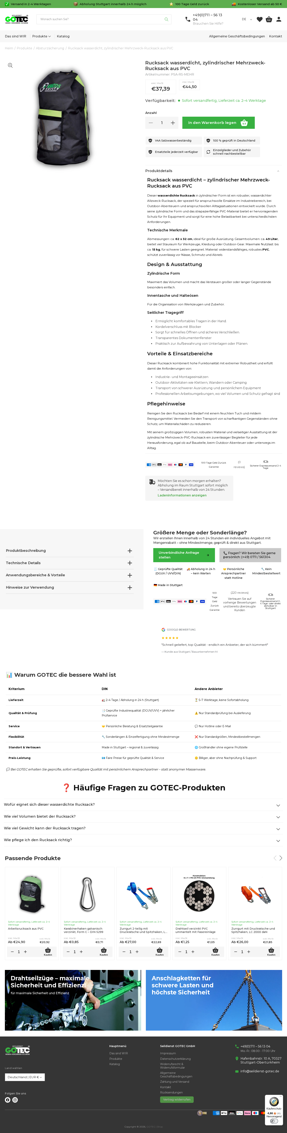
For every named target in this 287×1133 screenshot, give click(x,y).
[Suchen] (166, 19)
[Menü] (280, 1097)
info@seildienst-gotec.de (260, 1071)
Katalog (114, 1064)
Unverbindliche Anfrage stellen (179, 555)
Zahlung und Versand (174, 1081)
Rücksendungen (171, 1092)
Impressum (168, 1053)
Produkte (39, 36)
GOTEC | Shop (154, 1126)
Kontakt (275, 36)
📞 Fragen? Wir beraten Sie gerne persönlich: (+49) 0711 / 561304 (249, 555)
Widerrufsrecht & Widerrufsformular (172, 1066)
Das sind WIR (118, 1053)
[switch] (274, 1121)
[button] (48, 36)
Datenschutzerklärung (175, 1059)
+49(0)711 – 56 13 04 (255, 1046)
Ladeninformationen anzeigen (182, 495)
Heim (9, 48)
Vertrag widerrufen (177, 1099)
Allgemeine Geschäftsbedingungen (237, 36)
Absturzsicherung (50, 48)
